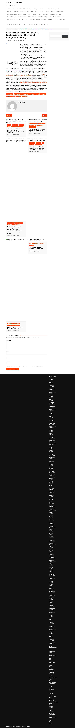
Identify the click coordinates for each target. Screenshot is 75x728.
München (51, 687)
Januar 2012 (51, 606)
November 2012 (52, 592)
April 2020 (51, 467)
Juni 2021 (51, 447)
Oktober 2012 (51, 594)
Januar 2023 (51, 420)
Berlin (50, 658)
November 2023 (52, 406)
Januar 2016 (51, 539)
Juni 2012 (51, 599)
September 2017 (52, 510)
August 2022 (51, 427)
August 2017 (51, 512)
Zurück (10, 115)
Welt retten (51, 723)
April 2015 (51, 551)
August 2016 (51, 529)
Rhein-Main (51, 699)
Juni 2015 (51, 548)
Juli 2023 (51, 412)
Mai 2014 (51, 567)
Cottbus (50, 665)
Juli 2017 (51, 513)
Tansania (51, 707)
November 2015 (52, 541)
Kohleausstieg (52, 683)
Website (7, 361)
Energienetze (51, 669)
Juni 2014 (51, 565)
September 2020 (52, 460)
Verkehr (50, 720)
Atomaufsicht (10, 94)
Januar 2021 (51, 454)
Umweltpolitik (13, 126)
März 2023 (51, 417)
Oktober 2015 (51, 543)
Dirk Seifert (9, 40)
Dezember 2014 (52, 557)
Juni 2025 (51, 379)
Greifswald (51, 676)
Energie (50, 668)
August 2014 (51, 563)
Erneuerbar (31, 22)
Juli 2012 (51, 598)
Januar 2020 (51, 471)
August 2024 (51, 393)
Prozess (50, 697)
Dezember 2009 (52, 642)
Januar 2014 (51, 572)
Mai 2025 (51, 381)
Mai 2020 (51, 465)
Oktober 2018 (51, 492)
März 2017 (51, 519)
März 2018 (51, 502)
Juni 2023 (51, 413)
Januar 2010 (51, 640)
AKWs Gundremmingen (11, 16)
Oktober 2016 (51, 526)
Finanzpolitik (51, 673)
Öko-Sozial (51, 693)
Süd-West (51, 706)
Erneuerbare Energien (53, 672)
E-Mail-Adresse (9, 356)
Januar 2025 (51, 386)
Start (50, 704)
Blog (50, 659)
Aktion (50, 649)
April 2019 (51, 484)
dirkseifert (10, 134)
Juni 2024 (51, 396)
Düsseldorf (51, 666)
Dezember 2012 (52, 591)
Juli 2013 (51, 581)
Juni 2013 (51, 582)
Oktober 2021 (51, 441)
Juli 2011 (51, 615)
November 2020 (52, 457)
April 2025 (51, 382)
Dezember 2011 (52, 608)
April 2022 (51, 433)
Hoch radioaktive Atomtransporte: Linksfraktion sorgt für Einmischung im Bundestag (37, 130)
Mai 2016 (51, 533)
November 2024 (52, 389)
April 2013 (51, 585)
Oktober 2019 (51, 475)
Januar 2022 (51, 437)
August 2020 (51, 461)
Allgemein (51, 652)
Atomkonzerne (25, 94)
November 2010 (52, 626)
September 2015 (52, 544)
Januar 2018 (51, 505)
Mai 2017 (51, 516)
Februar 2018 (51, 503)
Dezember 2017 (52, 506)
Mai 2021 (51, 448)
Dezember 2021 (52, 438)
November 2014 (52, 558)
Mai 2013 (51, 584)
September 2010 (52, 629)
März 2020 (51, 468)
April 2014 (51, 568)
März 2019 (51, 485)
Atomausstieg (17, 94)
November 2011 (52, 609)
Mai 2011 (51, 618)
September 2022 (52, 426)
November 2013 (52, 575)
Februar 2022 (51, 436)
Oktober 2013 (51, 577)
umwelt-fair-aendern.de (14, 2)
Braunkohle (51, 661)
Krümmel (19, 14)
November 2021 (52, 440)
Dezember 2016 (52, 523)
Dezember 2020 (52, 455)
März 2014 (51, 570)
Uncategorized (52, 714)
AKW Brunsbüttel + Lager (39, 11)
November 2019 (52, 474)
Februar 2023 (51, 419)
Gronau (50, 16)
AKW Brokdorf (9, 11)
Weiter (44, 115)
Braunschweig (52, 662)
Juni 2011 (51, 616)
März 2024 (51, 400)
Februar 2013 (51, 588)
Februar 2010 (51, 639)
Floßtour (50, 675)
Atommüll (32, 94)
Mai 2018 (51, 499)
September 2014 (52, 561)
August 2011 (51, 613)
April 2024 (51, 399)
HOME (8, 8)
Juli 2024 (51, 395)
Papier (50, 694)
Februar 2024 (51, 402)
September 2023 (52, 409)
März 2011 (51, 620)
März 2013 (51, 587)
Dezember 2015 (52, 540)
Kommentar (8, 340)
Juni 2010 (51, 633)
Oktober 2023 (51, 407)
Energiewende (31, 125)
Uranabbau (38, 19)
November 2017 (52, 508)
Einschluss (43, 94)
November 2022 (52, 423)
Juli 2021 (51, 445)
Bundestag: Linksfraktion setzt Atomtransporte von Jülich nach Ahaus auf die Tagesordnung (36, 148)
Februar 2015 (51, 554)
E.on (38, 94)
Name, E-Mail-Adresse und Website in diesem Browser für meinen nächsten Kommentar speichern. (25, 366)
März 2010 (51, 637)
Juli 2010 (51, 632)
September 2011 (52, 612)
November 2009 (52, 643)
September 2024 (52, 392)
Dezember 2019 (52, 472)
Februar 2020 (51, 469)
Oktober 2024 (51, 390)
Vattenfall (25, 96)
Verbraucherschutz (20, 126)
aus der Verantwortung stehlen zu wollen (24, 75)
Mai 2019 (51, 482)
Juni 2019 (51, 481)
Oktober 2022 (51, 424)
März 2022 (51, 434)
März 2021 (51, 451)
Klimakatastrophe (52, 682)
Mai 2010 (51, 635)
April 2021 (51, 450)
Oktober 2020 (51, 458)
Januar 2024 (51, 403)
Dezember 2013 (52, 574)
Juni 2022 (51, 430)
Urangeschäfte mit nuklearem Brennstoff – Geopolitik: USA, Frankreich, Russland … (36, 249)
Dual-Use (21, 24)
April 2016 (51, 534)
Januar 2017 (51, 522)
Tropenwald (51, 711)
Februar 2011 (51, 622)
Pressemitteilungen (53, 696)
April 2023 (51, 416)
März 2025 (51, 383)
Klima (50, 680)
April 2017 (51, 517)
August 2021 (51, 444)
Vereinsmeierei (52, 718)
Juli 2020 (51, 462)
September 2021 (52, 443)
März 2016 (51, 536)
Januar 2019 (51, 488)
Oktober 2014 (51, 560)
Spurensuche (51, 703)
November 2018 (52, 491)
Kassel (50, 679)
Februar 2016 (51, 537)
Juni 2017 (51, 515)
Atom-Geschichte (36, 123)
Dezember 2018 (52, 489)
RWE (20, 96)
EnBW (9, 96)
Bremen (50, 663)
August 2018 (51, 495)
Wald (50, 721)
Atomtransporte (10, 19)
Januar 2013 (51, 589)
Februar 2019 (51, 486)
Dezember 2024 (52, 388)
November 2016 (52, 524)
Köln (50, 685)
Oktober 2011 (51, 611)
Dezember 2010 (52, 625)
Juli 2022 (51, 429)
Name (7, 351)
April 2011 (51, 619)
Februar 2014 (51, 571)
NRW (9, 126)
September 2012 (52, 595)
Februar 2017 (51, 520)
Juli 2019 (51, 479)
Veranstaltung (51, 716)
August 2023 (51, 410)
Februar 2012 (51, 605)
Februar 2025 (51, 385)
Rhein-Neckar (51, 700)
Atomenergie (34, 8)
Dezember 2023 (52, 405)
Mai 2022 (51, 431)
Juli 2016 (51, 530)
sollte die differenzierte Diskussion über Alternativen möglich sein (33, 82)
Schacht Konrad (62, 19)
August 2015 (51, 546)
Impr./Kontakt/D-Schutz (43, 24)
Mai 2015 (51, 550)
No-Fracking (51, 690)
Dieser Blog (29, 8)
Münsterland (51, 689)
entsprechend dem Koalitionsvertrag (13, 69)
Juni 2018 (51, 498)
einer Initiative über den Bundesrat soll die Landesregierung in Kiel (32, 67)
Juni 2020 (51, 464)
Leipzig (50, 686)
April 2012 (51, 602)
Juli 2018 (51, 496)
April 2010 (51, 636)
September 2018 (52, 493)
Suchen (64, 36)
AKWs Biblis (39, 14)
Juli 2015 (51, 547)
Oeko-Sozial (54, 22)
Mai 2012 (51, 601)
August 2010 (51, 630)
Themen (50, 710)
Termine (50, 709)
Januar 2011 (51, 623)
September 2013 (52, 578)
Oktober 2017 (51, 509)
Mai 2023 (51, 414)
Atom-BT (30, 123)
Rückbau (14, 96)
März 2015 (51, 553)
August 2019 (51, 478)
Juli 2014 (51, 564)
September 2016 (52, 527)
